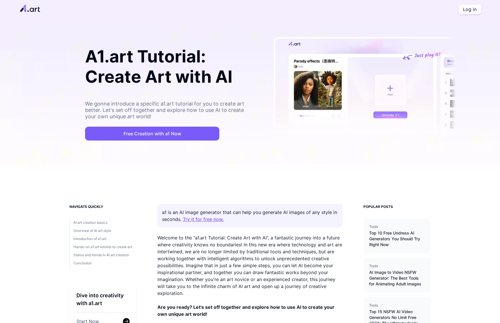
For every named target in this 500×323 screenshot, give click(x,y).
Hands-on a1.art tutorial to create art (102, 247)
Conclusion (82, 263)
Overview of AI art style (92, 230)
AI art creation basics (90, 222)
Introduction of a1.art (89, 239)
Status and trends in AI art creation (101, 255)
